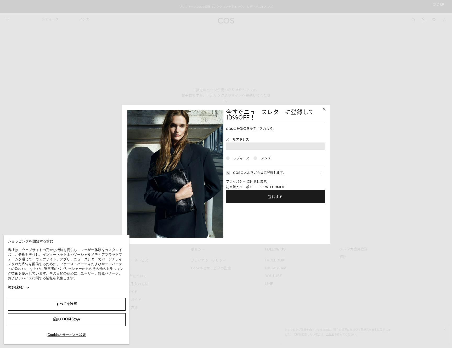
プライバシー (236, 182)
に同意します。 (248, 182)
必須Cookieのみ (67, 319)
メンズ (266, 158)
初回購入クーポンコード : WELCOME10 (256, 187)
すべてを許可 (66, 304)
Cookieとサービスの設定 (67, 335)
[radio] (237, 158)
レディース (241, 158)
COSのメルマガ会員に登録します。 (259, 173)
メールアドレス (237, 139)
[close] (324, 110)
